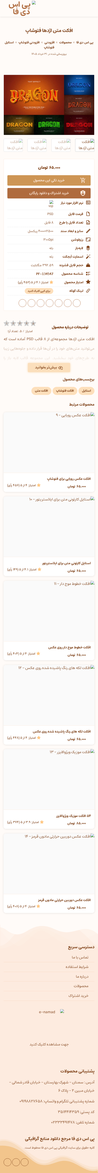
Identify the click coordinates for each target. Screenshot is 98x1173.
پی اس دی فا (84, 42)
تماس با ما (80, 957)
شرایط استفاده (77, 966)
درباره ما (82, 976)
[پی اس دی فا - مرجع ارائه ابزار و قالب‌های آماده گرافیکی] (21, 8)
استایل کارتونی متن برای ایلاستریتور (66, 563)
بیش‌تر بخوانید (46, 367)
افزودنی (49, 42)
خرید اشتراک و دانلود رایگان (49, 193)
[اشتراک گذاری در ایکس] (59, 303)
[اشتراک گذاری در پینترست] (40, 303)
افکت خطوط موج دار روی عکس (69, 647)
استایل (86, 391)
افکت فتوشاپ (65, 391)
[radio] (7, 323)
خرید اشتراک (78, 995)
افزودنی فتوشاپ (29, 42)
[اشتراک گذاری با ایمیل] (50, 303)
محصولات (65, 42)
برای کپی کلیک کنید (39, 291)
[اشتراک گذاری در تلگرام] (22, 303)
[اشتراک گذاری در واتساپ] (77, 303)
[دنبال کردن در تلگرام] (7, 1162)
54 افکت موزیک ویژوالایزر (73, 816)
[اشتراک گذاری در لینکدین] (31, 303)
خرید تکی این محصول (49, 180)
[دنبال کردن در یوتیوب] (16, 1162)
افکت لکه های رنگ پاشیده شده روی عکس (62, 731)
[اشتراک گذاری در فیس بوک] (68, 303)
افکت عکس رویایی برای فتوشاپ (69, 479)
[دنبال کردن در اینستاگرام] (25, 1162)
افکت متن (41, 391)
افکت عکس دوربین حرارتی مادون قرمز (64, 900)
